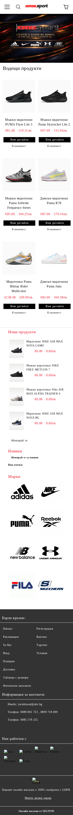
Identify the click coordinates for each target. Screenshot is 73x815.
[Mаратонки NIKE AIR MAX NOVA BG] (16, 421)
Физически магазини (17, 685)
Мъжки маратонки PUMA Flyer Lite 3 (18, 122)
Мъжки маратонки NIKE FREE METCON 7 (42, 367)
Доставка (9, 669)
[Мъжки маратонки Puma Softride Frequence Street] (18, 174)
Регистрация (44, 628)
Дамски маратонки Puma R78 (54, 201)
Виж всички (15, 464)
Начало (7, 628)
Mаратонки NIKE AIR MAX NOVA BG (44, 415)
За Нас (7, 645)
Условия (41, 653)
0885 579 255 (29, 719)
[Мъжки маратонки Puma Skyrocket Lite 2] (54, 96)
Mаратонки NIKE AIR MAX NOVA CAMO (44, 343)
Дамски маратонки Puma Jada (54, 284)
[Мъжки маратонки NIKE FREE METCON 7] (16, 373)
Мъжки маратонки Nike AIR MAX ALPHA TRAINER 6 (44, 391)
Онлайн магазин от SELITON (36, 811)
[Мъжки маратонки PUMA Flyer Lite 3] (18, 96)
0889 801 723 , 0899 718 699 (39, 712)
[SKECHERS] (51, 585)
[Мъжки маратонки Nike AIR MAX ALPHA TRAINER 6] (16, 397)
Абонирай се (19, 440)
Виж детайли (19, 139)
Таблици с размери (16, 677)
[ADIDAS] (22, 492)
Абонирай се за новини (25, 457)
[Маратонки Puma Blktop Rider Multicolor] (18, 258)
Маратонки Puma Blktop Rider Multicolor (19, 286)
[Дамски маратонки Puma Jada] (54, 258)
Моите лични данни (38, 798)
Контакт (41, 636)
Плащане (9, 661)
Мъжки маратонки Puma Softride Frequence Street (18, 203)
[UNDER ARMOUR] (51, 553)
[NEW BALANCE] (22, 553)
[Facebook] (7, 728)
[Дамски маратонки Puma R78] (54, 174)
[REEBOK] (51, 521)
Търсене (41, 645)
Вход (6, 653)
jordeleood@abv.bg (30, 704)
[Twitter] (16, 728)
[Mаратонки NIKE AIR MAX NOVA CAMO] (16, 349)
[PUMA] (22, 521)
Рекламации (11, 636)
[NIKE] (51, 492)
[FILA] (22, 585)
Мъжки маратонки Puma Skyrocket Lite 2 (54, 122)
